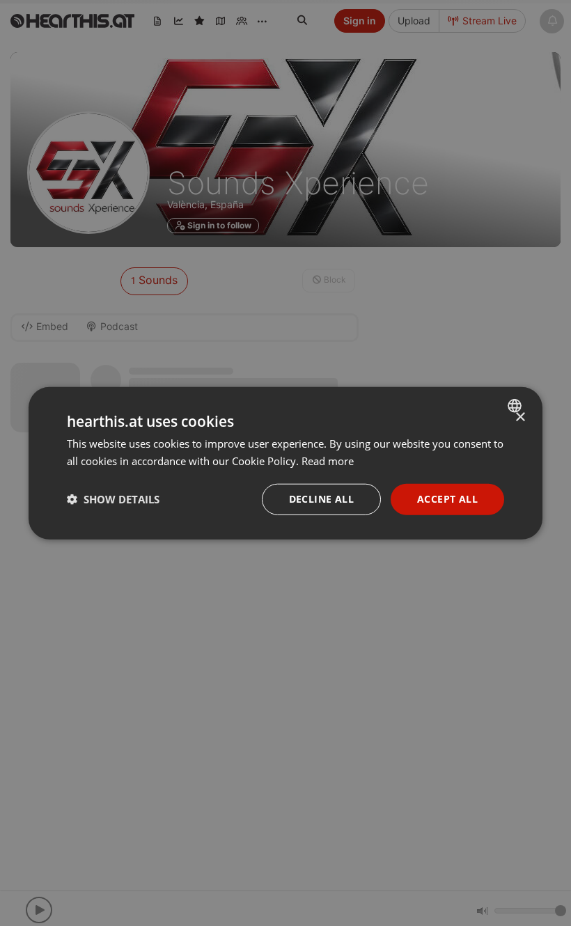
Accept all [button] (447, 498)
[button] (113, 499)
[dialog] (285, 463)
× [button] (520, 417)
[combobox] (516, 406)
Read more (328, 461)
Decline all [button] (321, 498)
